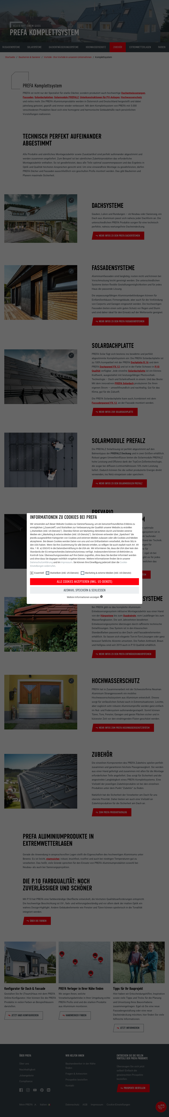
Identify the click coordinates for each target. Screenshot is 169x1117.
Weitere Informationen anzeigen (83, 597)
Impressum (66, 562)
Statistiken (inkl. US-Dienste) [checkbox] (64, 573)
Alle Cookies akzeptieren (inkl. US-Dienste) (84, 581)
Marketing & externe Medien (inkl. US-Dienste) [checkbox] (108, 573)
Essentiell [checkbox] (39, 573)
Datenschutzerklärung (41, 562)
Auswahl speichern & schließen (84, 590)
